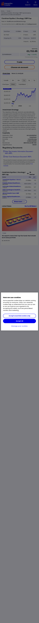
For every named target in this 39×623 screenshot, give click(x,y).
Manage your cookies (19, 326)
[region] (19, 311)
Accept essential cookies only (19, 316)
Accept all (19, 321)
